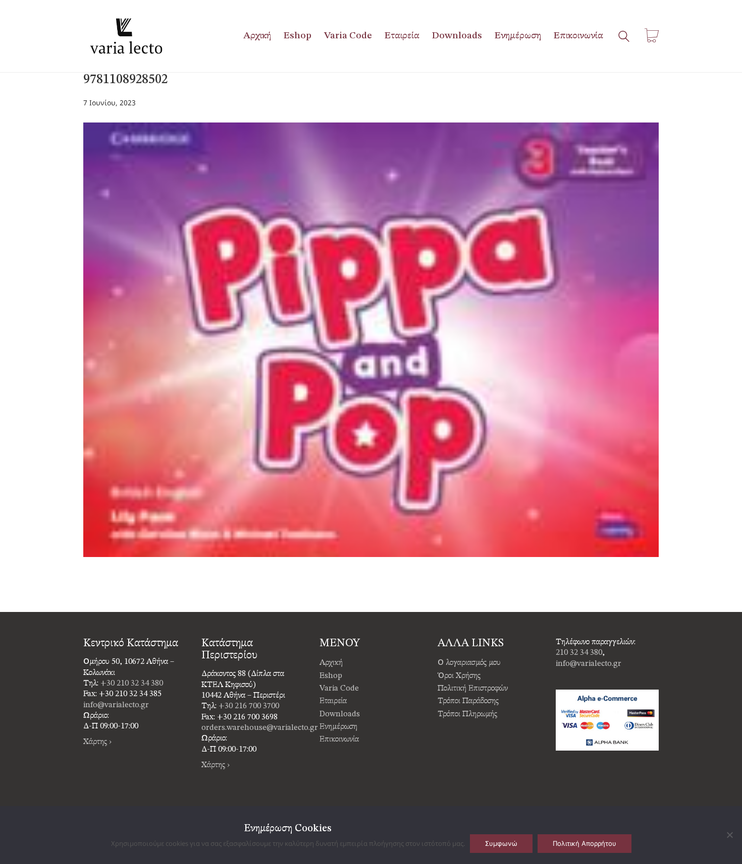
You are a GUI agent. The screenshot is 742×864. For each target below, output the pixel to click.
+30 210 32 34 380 (131, 684)
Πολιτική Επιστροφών (473, 689)
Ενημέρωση (338, 727)
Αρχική (331, 663)
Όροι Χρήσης (459, 676)
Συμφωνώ (501, 843)
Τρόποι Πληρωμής (467, 714)
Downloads (340, 714)
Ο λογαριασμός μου (469, 663)
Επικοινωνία (339, 739)
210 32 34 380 (579, 653)
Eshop (331, 676)
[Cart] (652, 36)
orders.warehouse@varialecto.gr (259, 728)
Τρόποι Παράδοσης (468, 701)
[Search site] (623, 37)
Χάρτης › (97, 742)
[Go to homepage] (126, 36)
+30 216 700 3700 (249, 706)
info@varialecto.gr (116, 705)
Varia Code (339, 689)
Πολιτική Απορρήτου (584, 843)
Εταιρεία (333, 701)
